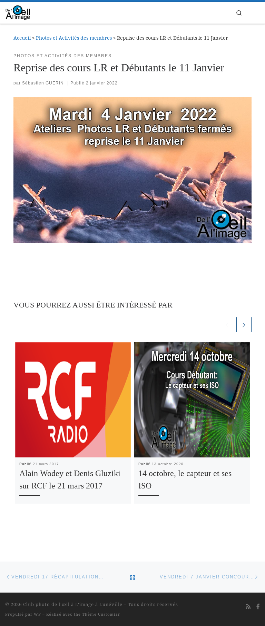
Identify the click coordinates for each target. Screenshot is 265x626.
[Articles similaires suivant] (244, 324)
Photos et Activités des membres (74, 37)
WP (37, 614)
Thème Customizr (101, 614)
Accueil (22, 37)
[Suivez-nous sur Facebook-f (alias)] (258, 606)
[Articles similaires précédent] (227, 324)
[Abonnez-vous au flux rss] (248, 606)
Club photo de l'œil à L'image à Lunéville (72, 604)
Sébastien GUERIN (43, 83)
